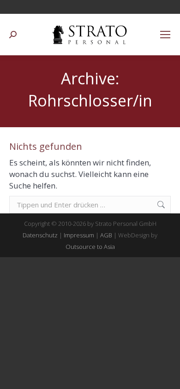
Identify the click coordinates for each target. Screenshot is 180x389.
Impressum (79, 235)
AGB (106, 235)
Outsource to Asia (90, 246)
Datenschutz (40, 235)
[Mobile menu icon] (165, 34)
